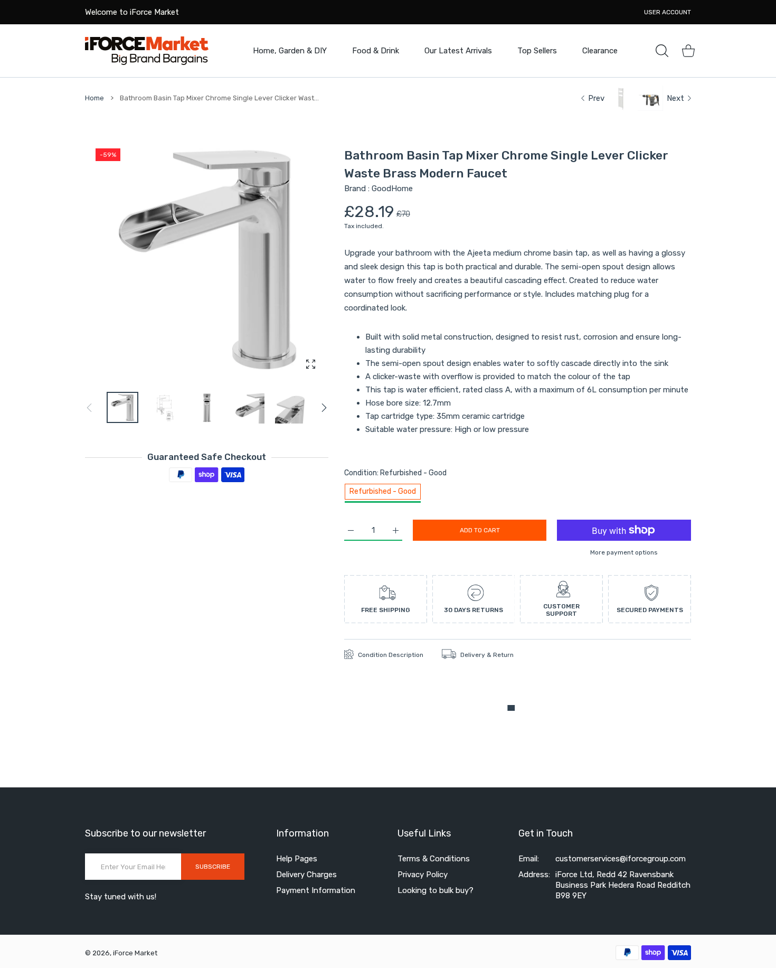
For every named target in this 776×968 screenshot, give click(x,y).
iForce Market (135, 953)
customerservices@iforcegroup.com (620, 858)
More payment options (624, 552)
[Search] (662, 50)
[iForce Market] (147, 50)
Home (94, 98)
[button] (324, 407)
